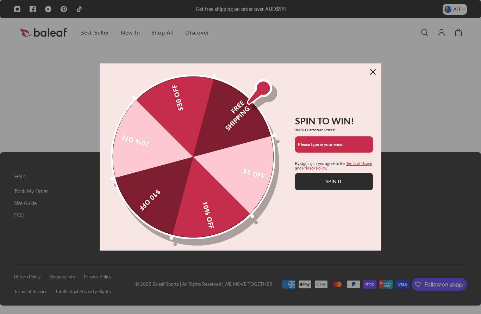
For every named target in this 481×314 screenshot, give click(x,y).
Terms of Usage (359, 163)
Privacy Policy (314, 168)
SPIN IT (334, 181)
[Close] (372, 71)
